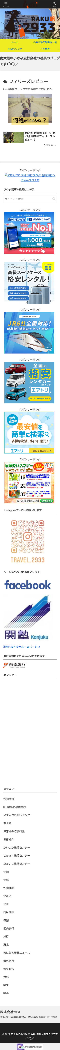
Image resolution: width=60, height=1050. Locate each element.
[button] (54, 199)
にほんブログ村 (30, 180)
